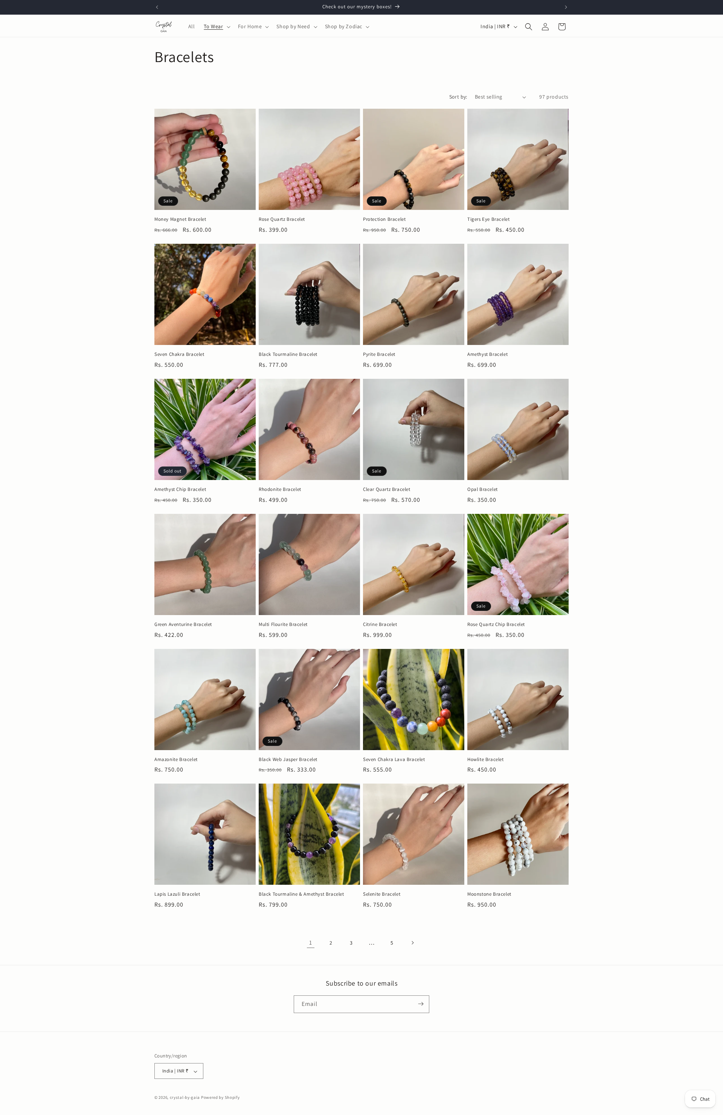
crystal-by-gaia (185, 1097)
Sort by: (458, 96)
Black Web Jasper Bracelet (288, 759)
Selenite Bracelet (381, 894)
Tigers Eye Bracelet (488, 219)
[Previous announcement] (157, 7)
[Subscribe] (420, 1004)
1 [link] (310, 942)
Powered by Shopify (220, 1097)
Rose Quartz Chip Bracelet (496, 624)
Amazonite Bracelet (176, 759)
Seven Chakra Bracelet (179, 354)
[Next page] (412, 942)
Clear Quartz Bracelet (386, 489)
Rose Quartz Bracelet (282, 219)
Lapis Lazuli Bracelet (177, 894)
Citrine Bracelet (380, 624)
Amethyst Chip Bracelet (180, 489)
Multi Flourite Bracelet (283, 624)
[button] (216, 26)
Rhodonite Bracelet (280, 489)
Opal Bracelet (482, 489)
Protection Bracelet (384, 219)
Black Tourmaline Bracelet (288, 354)
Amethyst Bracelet (487, 354)
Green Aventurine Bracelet (183, 624)
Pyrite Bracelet (379, 354)
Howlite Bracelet (485, 759)
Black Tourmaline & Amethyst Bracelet (301, 894)
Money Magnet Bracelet (180, 219)
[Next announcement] (566, 7)
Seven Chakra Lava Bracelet (394, 759)
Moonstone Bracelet (489, 894)
